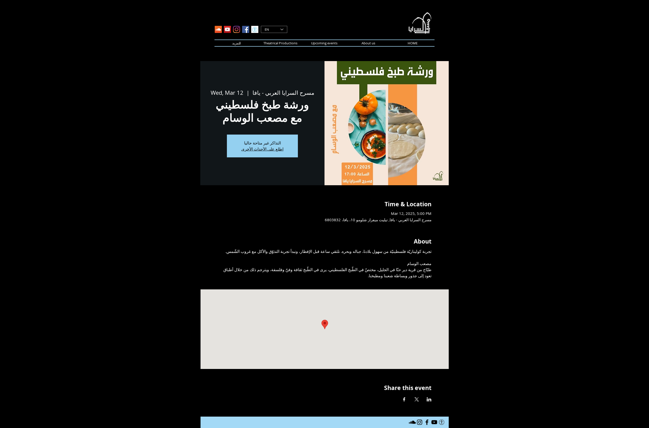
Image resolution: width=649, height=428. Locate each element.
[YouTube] (227, 29)
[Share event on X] (416, 399)
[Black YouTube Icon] (434, 422)
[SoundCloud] (218, 29)
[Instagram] (236, 29)
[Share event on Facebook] (404, 399)
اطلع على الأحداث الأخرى (262, 149)
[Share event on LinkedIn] (429, 399)
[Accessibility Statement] (254, 29)
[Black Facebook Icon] (426, 422)
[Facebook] (245, 29)
